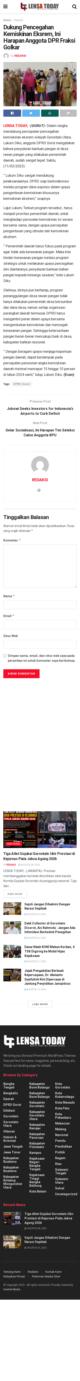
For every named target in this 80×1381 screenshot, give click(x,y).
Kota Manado (65, 1102)
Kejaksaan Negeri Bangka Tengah (37, 1164)
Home (7, 20)
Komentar (12, 540)
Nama (9, 596)
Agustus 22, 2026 (36, 938)
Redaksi (33, 1271)
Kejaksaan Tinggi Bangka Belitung (37, 1180)
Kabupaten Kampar (37, 1126)
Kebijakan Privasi (14, 1276)
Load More (40, 1004)
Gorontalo (10, 1116)
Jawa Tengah (13, 1146)
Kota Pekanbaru (63, 1115)
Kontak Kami (53, 1271)
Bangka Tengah (8, 1085)
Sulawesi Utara (61, 1180)
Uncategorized (66, 1194)
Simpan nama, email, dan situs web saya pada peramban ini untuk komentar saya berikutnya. (42, 658)
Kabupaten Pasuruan (37, 1135)
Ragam (60, 1158)
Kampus (35, 1153)
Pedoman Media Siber (46, 1276)
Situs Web (10, 636)
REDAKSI (20, 55)
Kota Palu (62, 1108)
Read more (15, 894)
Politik (60, 1152)
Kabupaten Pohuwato (37, 1145)
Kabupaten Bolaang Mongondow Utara (12, 1182)
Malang (60, 1129)
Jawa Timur (12, 1152)
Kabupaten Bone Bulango (39, 1085)
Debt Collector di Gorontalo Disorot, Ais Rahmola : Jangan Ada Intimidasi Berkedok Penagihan (49, 928)
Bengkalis (10, 1093)
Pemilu (60, 1140)
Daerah (18, 20)
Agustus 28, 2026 (30, 865)
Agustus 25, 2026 (36, 914)
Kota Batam (37, 1191)
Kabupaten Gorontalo (37, 1104)
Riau (58, 1164)
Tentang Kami (12, 1271)
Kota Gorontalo (62, 1085)
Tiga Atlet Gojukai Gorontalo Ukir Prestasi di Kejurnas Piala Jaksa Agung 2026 (49, 1218)
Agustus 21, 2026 (36, 961)
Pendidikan (63, 1146)
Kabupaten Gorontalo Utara (37, 1115)
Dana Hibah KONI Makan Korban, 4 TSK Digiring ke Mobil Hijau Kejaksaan (49, 951)
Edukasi (9, 1110)
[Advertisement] (40, 723)
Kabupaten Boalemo (11, 1159)
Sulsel (59, 1188)
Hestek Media (11, 1289)
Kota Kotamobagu (64, 1094)
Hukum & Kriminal (10, 1138)
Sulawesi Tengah (61, 1171)
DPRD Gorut (22, 384)
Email (8, 616)
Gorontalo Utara (10, 1123)
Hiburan (9, 1131)
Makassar (62, 1123)
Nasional (14, 843)
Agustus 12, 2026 (36, 989)
